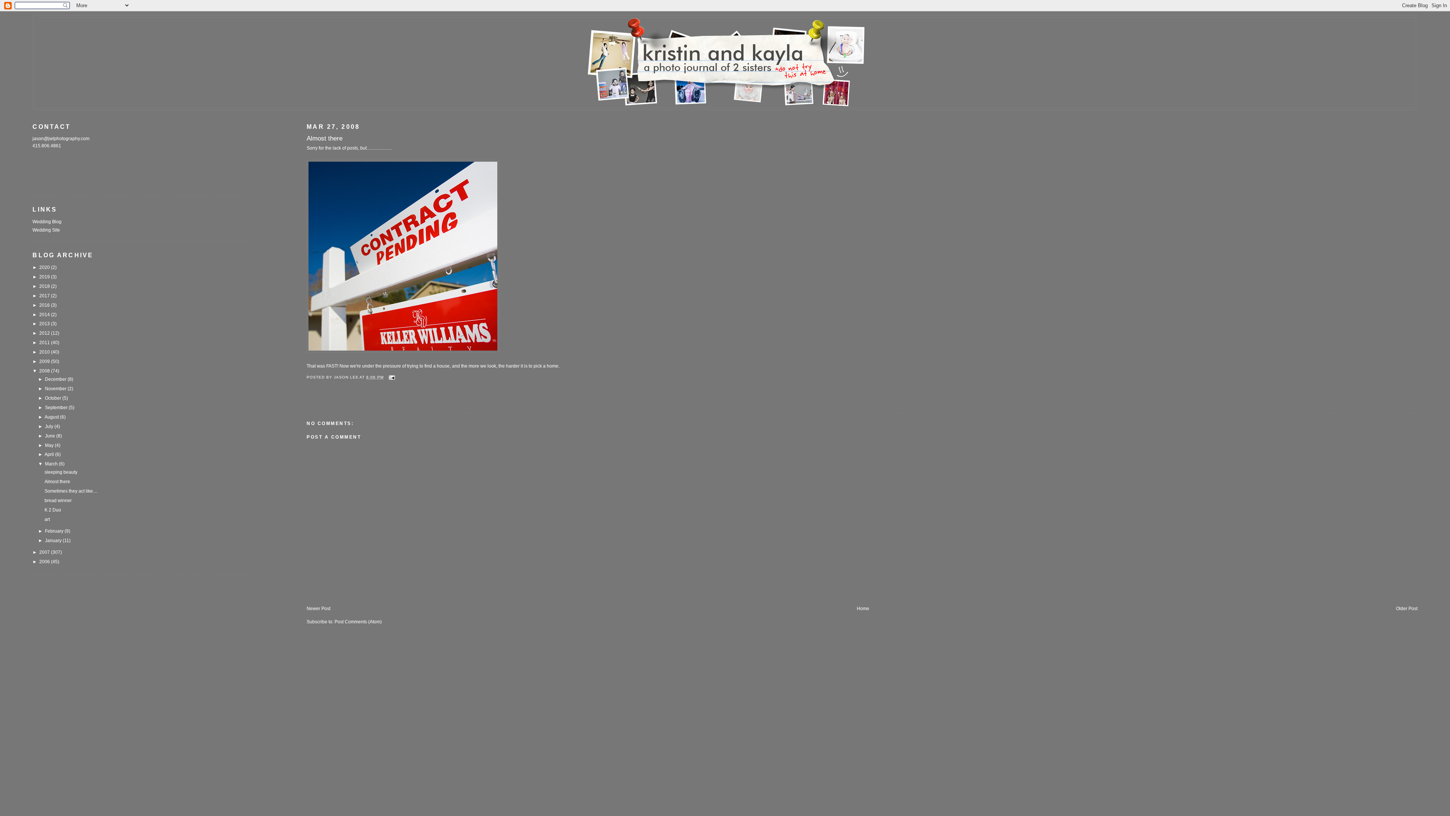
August (52, 417)
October (53, 398)
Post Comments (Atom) (358, 621)
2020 (45, 267)
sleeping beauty (61, 472)
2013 (45, 323)
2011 (45, 342)
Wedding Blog (47, 221)
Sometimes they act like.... (71, 491)
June (50, 436)
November (56, 388)
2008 (45, 371)
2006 (45, 561)
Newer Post (318, 608)
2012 (45, 333)
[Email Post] (391, 377)
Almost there (57, 481)
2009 (45, 361)
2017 (45, 295)
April (50, 454)
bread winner (58, 500)
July (49, 426)
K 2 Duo (53, 510)
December (56, 379)
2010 (45, 352)
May (50, 445)
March (52, 464)
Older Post (1407, 608)
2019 (45, 277)
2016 (45, 305)
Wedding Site (46, 230)
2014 (45, 314)
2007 (45, 552)
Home (863, 608)
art (47, 519)
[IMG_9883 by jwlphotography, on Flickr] (403, 351)
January (54, 540)
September (57, 407)
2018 (45, 286)
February (55, 531)
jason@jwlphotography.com (60, 138)
